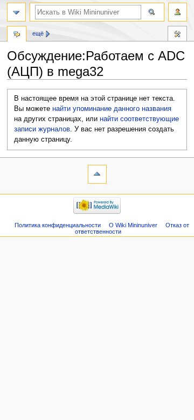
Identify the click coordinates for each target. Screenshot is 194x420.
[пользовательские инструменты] (177, 12)
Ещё (38, 33)
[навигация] (16, 12)
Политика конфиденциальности (58, 225)
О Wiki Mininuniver (133, 225)
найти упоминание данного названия (111, 109)
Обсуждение (17, 35)
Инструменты (177, 35)
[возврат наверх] (97, 174)
